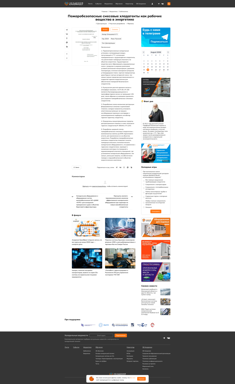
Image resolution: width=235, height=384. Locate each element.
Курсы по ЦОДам (101, 361)
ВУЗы (128, 353)
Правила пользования (149, 356)
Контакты (145, 369)
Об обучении (100, 351)
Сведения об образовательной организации (156, 353)
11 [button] (152, 64)
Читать (105, 29)
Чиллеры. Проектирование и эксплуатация (109, 358)
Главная (105, 11)
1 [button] (167, 58)
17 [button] (148, 67)
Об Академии (146, 351)
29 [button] (167, 70)
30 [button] (144, 73)
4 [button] (151, 61)
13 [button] (160, 64)
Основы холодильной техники (105, 353)
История (130, 220)
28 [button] (163, 70)
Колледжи (130, 356)
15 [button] (167, 64)
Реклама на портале (148, 364)
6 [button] (159, 61)
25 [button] (152, 70)
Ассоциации (130, 351)
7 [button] (163, 61)
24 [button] (148, 70)
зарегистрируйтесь (99, 186)
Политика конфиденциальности (152, 361)
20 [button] (160, 67)
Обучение (119, 4)
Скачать (115, 29)
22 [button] (167, 67)
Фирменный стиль (148, 366)
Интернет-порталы (132, 361)
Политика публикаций (149, 358)
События (98, 4)
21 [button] (163, 67)
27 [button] (160, 70)
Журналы (130, 358)
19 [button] (156, 67)
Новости (97, 220)
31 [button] (148, 73)
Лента (90, 4)
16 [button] (144, 67)
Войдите (86, 186)
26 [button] (156, 70)
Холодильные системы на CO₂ (105, 356)
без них (132, 378)
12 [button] (156, 64)
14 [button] (163, 64)
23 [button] (144, 70)
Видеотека (86, 353)
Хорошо (141, 379)
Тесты (97, 364)
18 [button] (152, 67)
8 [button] (167, 61)
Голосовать (156, 211)
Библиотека (123, 11)
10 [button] (148, 64)
